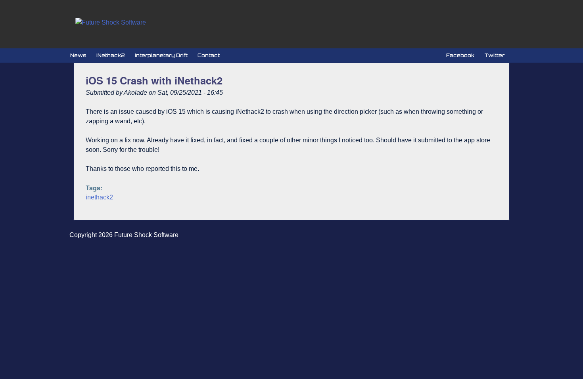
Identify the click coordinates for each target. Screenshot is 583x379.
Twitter (494, 55)
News (78, 55)
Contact (209, 55)
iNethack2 (110, 55)
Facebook (460, 55)
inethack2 (99, 197)
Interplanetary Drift (161, 55)
